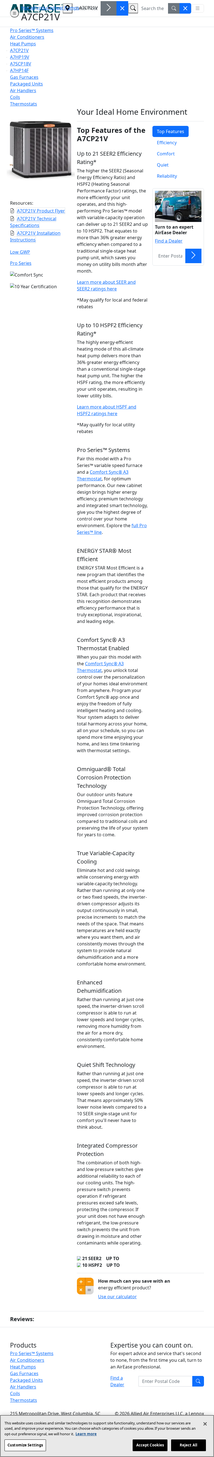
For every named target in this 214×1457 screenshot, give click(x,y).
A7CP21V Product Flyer (41, 211)
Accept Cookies (150, 1445)
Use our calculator (117, 1297)
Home (27, 8)
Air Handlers (23, 1387)
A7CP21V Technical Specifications (33, 222)
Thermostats (23, 1400)
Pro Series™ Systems (32, 1353)
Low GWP (20, 252)
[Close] (205, 1424)
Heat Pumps (66, 8)
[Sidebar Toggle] (14, 13)
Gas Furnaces (24, 1373)
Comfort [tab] (166, 154)
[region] (107, 1436)
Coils (15, 1393)
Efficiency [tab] (167, 143)
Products (43, 8)
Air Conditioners (27, 1360)
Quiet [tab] (163, 165)
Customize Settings (25, 1445)
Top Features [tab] (170, 131)
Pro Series (20, 263)
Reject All (188, 1445)
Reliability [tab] (167, 176)
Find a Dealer (169, 241)
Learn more (86, 1433)
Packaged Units (26, 1380)
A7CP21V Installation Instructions (35, 236)
